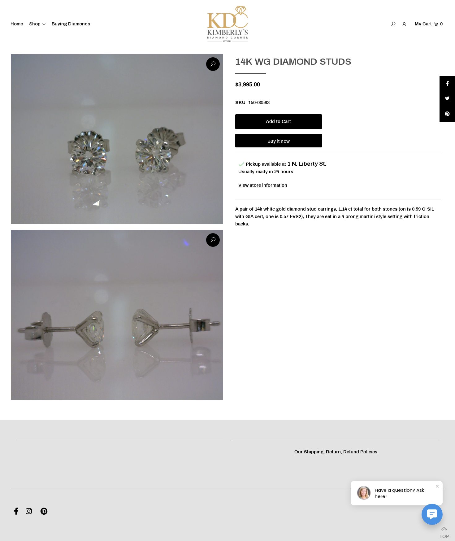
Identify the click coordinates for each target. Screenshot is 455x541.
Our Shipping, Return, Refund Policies (335, 452)
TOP (444, 534)
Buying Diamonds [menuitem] (71, 23)
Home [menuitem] (17, 23)
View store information (262, 185)
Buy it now (278, 141)
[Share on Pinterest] (447, 114)
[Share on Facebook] (447, 83)
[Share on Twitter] (447, 99)
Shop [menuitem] (35, 23)
